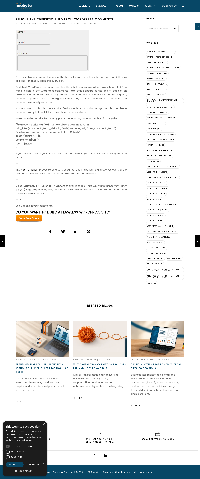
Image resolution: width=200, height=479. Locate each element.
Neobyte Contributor (39, 23)
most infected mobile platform (160, 226)
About (119, 5)
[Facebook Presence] (94, 456)
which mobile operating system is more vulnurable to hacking (163, 277)
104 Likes (138, 406)
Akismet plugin (29, 169)
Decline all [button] (34, 464)
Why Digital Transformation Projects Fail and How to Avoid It (99, 366)
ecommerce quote (154, 129)
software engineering (156, 253)
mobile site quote (154, 199)
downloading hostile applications (162, 118)
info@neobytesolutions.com (158, 439)
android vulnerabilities (157, 73)
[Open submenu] (108, 6)
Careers (134, 5)
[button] (25, 471)
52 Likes (22, 402)
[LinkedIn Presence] (105, 456)
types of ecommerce (155, 258)
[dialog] (25, 448)
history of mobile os (155, 145)
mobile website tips (155, 221)
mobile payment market (156, 183)
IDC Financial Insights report (159, 156)
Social (149, 5)
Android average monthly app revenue (163, 68)
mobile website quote (155, 215)
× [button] (43, 424)
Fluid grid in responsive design (160, 140)
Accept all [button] (14, 464)
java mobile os (153, 161)
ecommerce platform (156, 123)
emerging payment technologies (160, 134)
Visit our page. (28, 440)
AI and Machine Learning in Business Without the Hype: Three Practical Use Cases (42, 368)
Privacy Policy (145, 472)
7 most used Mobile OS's (157, 62)
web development (174, 258)
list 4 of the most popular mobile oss (163, 167)
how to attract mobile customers (161, 150)
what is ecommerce (155, 264)
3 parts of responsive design (159, 57)
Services (101, 5)
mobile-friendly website (157, 172)
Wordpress (90, 23)
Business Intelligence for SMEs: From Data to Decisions (156, 366)
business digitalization (157, 84)
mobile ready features (156, 194)
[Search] (182, 6)
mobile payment (172, 177)
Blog (80, 23)
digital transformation (157, 112)
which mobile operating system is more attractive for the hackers (163, 270)
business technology (156, 95)
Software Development (156, 248)
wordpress (152, 283)
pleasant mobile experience (158, 237)
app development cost (156, 79)
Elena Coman (32, 360)
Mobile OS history (154, 177)
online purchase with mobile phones (162, 231)
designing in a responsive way (160, 107)
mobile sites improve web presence (161, 205)
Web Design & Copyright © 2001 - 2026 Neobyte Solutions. (80, 472)
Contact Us (169, 5)
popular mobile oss (155, 242)
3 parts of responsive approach (160, 52)
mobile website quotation (157, 210)
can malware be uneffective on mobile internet (163, 101)
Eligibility (84, 5)
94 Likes (80, 398)
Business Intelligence (156, 89)
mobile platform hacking (157, 188)
